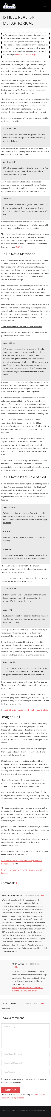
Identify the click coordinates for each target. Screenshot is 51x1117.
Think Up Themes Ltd (19, 1110)
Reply (43, 895)
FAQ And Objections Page (25, 54)
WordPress (43, 1110)
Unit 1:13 (19, 247)
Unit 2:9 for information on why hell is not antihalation (27, 710)
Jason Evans (18, 964)
